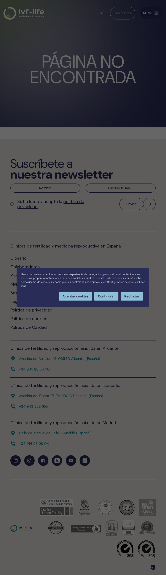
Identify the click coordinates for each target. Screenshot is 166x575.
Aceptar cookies (75, 296)
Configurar (106, 296)
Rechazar (131, 296)
